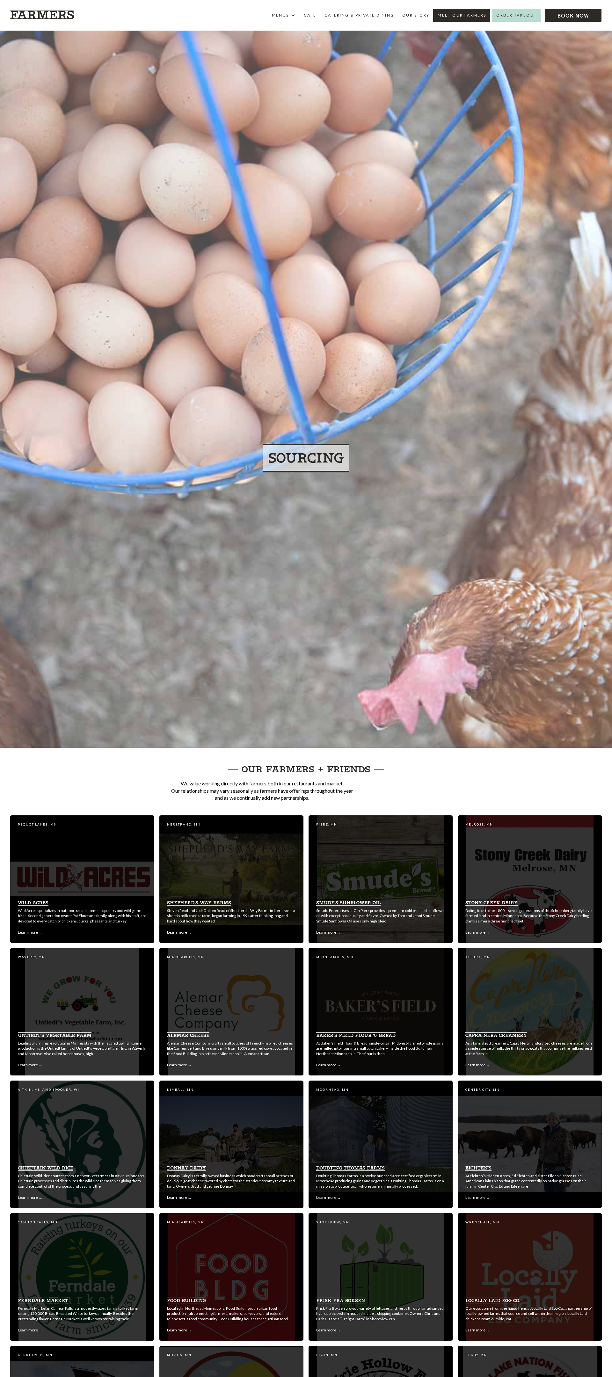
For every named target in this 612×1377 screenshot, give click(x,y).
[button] (573, 15)
